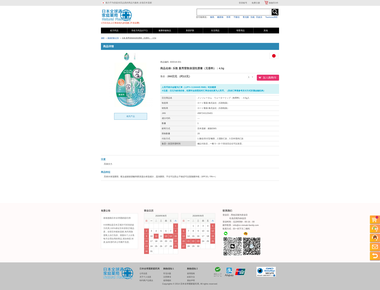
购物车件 (273, 3)
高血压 (259, 17)
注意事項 (167, 277)
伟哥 (228, 17)
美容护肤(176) (113, 38)
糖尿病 (220, 17)
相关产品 (130, 116)
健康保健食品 (165, 30)
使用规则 (167, 280)
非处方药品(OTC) (139, 30)
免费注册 (256, 3)
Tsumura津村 (271, 17)
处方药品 (114, 30)
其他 (266, 30)
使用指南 (191, 273)
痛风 (212, 17)
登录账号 (243, 3)
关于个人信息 (145, 277)
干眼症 (236, 17)
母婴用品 (240, 30)
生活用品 (215, 30)
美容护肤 (190, 30)
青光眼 (246, 17)
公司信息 (143, 273)
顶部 (102, 38)
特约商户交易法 (146, 280)
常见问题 (167, 273)
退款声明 (191, 280)
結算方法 (191, 277)
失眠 (252, 17)
